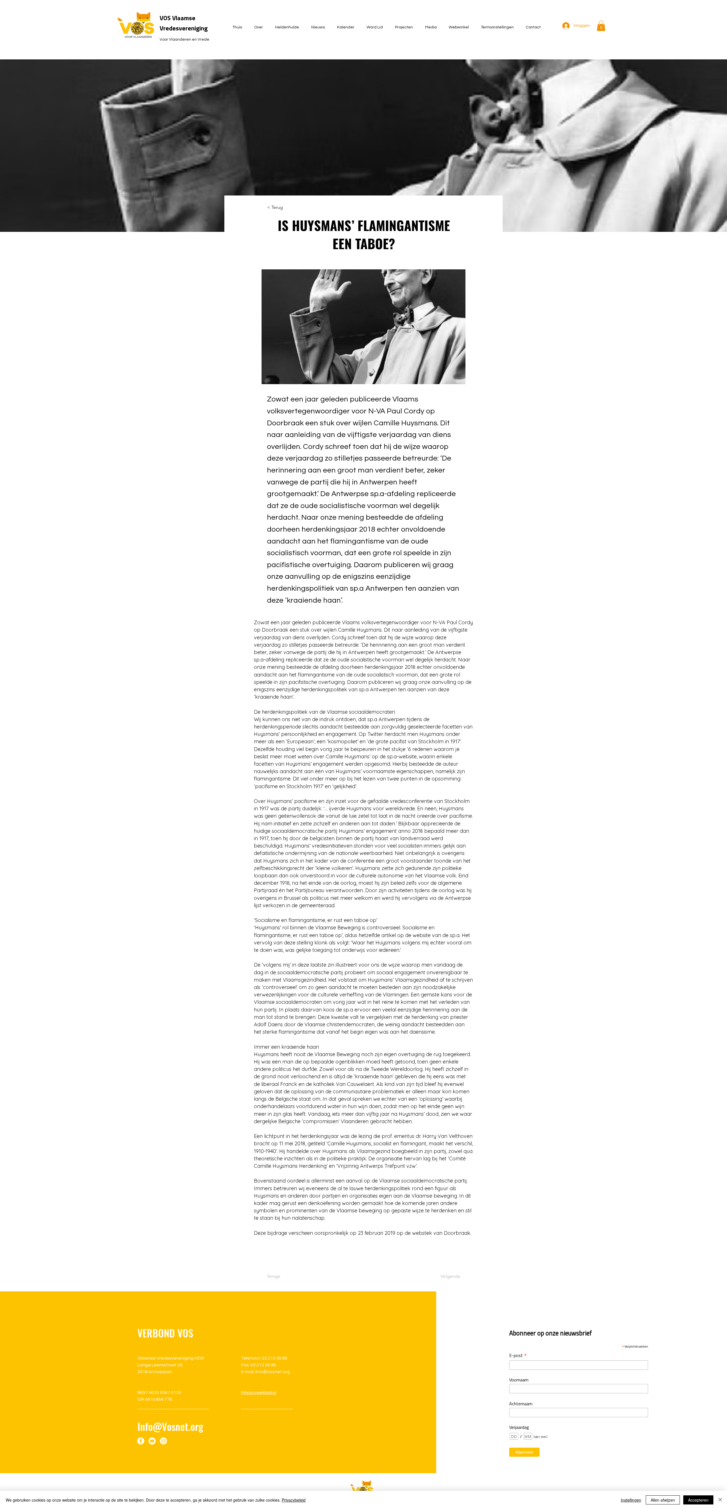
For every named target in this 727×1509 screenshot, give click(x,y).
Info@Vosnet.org (170, 1426)
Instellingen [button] (631, 1500)
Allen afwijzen (663, 1500)
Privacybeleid (294, 1500)
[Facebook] (140, 1441)
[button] (601, 25)
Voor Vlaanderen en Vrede (184, 39)
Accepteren (698, 1500)
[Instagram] (163, 1441)
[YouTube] (152, 1441)
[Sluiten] (720, 1499)
